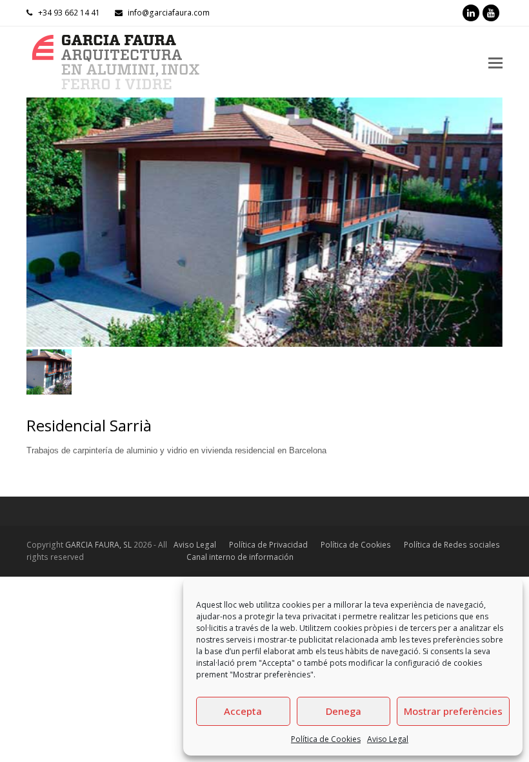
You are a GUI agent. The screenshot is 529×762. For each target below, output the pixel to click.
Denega (343, 711)
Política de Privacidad (268, 544)
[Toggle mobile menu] (495, 62)
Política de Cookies (326, 739)
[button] (37, 231)
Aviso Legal (387, 739)
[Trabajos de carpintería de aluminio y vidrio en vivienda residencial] (264, 222)
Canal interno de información (240, 556)
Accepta (243, 711)
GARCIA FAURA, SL (98, 544)
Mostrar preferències (453, 711)
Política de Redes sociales (452, 544)
